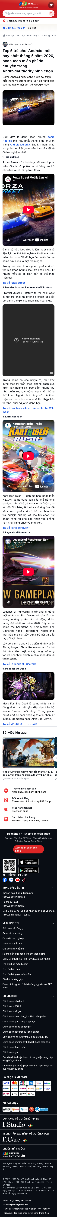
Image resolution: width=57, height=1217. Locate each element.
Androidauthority (20, 144)
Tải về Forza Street (14, 282)
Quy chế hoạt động (12, 933)
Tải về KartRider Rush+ (16, 527)
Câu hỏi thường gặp (13, 979)
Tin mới (21, 35)
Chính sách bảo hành (13, 1001)
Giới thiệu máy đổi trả (13, 948)
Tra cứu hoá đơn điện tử (15, 964)
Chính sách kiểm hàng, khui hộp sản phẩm (24, 1016)
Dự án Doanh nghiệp (13, 938)
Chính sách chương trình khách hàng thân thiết (26, 1042)
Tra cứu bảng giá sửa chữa (17, 974)
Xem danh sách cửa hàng (26, 849)
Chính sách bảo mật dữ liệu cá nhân (21, 1031)
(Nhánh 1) (14, 896)
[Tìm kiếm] (51, 13)
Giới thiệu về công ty (13, 928)
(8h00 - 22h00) (17, 914)
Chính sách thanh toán (14, 1047)
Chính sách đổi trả (12, 1006)
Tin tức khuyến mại (12, 943)
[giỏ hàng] (51, 5)
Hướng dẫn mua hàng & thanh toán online (24, 953)
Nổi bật (10, 35)
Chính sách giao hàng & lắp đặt (19, 1021)
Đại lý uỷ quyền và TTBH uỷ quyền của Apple (26, 958)
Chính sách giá (10, 1052)
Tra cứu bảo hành (12, 969)
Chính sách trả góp (12, 1011)
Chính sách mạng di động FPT (18, 1026)
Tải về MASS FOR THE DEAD (20, 724)
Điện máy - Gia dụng (38, 35)
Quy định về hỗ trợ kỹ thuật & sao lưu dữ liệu (25, 1036)
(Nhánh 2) (14, 905)
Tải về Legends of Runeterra (19, 664)
